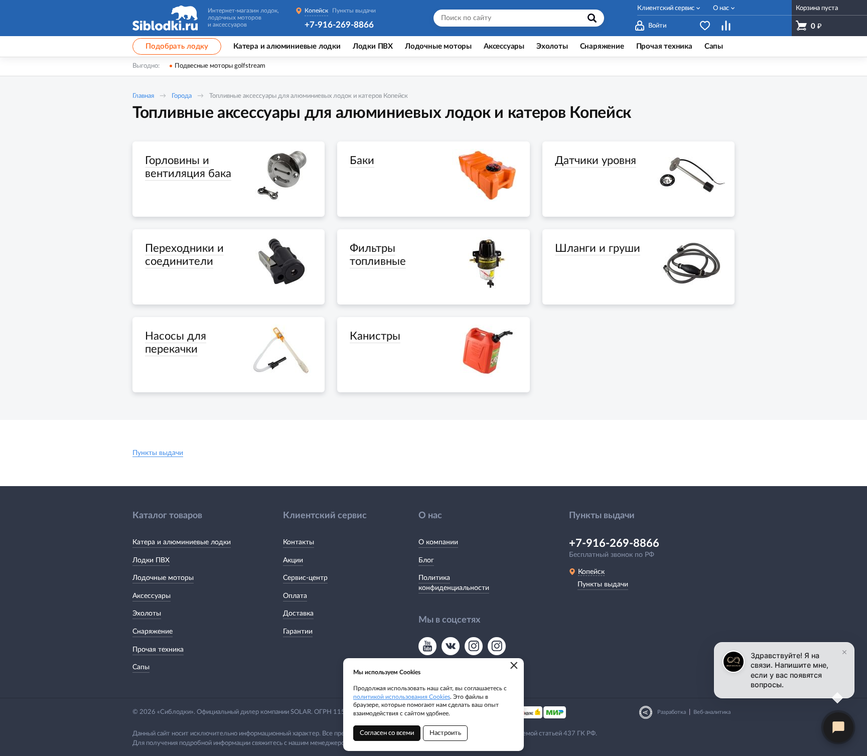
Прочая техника (158, 649)
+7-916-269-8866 (339, 25)
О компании (438, 542)
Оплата (295, 595)
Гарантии (298, 631)
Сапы (141, 667)
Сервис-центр (305, 577)
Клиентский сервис (665, 8)
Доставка (298, 613)
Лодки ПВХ (151, 560)
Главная (143, 96)
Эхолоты (146, 613)
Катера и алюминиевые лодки (181, 542)
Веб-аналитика (712, 712)
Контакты (298, 542)
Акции (293, 560)
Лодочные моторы (163, 577)
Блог (426, 560)
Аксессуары (151, 595)
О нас (721, 8)
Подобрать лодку (177, 46)
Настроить (445, 733)
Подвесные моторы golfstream (220, 66)
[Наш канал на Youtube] (427, 646)
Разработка (671, 712)
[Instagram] (474, 646)
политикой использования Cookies (401, 697)
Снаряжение (152, 631)
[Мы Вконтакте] (451, 646)
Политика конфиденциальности (453, 582)
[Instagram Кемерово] (497, 646)
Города (182, 96)
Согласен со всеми (387, 733)
